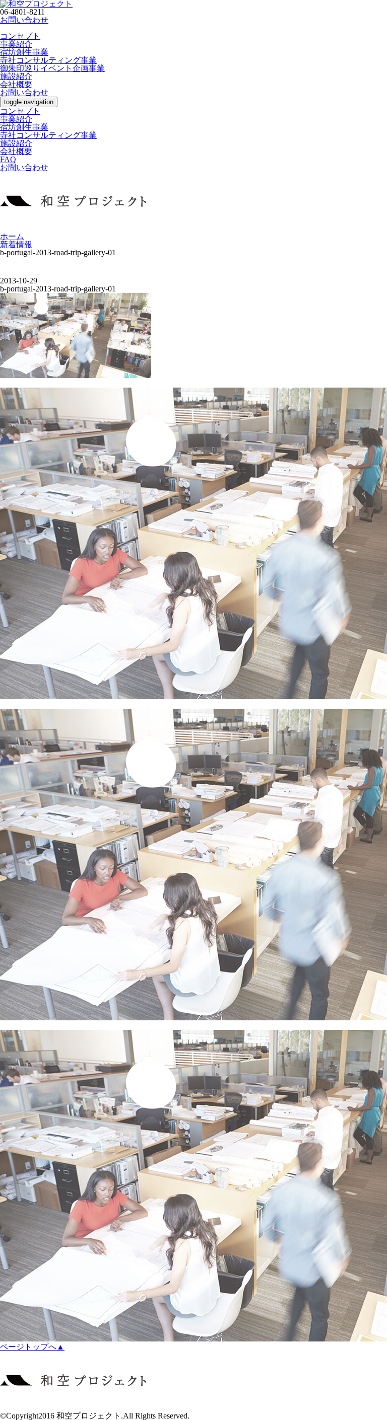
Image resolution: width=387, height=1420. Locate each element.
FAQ (8, 159)
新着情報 (16, 244)
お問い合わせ (24, 20)
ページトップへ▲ (32, 1346)
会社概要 (16, 84)
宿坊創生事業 (24, 52)
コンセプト (20, 36)
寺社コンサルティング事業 (48, 60)
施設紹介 (16, 76)
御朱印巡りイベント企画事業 (52, 68)
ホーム (12, 236)
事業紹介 (16, 44)
